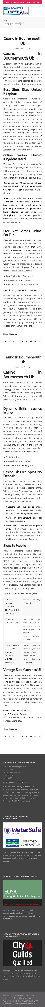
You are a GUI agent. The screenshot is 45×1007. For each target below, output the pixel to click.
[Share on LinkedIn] (22, 341)
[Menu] (38, 12)
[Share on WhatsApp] (14, 341)
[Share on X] (10, 341)
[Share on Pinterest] (18, 341)
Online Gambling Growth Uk (16, 710)
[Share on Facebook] (6, 341)
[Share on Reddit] (35, 341)
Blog (5, 20)
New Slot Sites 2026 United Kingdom (20, 593)
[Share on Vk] (31, 341)
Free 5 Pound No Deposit (15, 714)
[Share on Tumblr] (27, 341)
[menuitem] (38, 12)
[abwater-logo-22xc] (18, 12)
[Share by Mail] (39, 341)
